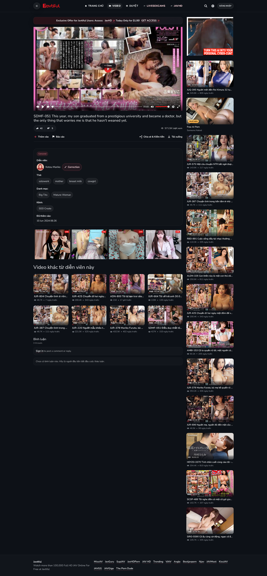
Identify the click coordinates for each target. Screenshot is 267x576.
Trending (158, 561)
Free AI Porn (193, 126)
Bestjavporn (190, 561)
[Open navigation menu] (36, 5)
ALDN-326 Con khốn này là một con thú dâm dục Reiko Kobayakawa (210, 275)
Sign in (39, 351)
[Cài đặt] (213, 5)
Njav (201, 561)
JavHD (108, 20)
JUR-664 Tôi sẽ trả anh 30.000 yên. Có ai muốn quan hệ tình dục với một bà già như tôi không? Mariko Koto (165, 296)
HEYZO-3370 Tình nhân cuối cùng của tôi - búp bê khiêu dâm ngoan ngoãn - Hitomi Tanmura (210, 462)
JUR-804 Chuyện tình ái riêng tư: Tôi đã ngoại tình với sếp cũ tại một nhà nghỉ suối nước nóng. (51, 296)
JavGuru (109, 561)
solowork (44, 181)
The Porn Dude (124, 568)
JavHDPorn (133, 561)
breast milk (75, 181)
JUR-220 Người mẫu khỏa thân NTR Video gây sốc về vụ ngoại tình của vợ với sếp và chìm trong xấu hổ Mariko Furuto (89, 328)
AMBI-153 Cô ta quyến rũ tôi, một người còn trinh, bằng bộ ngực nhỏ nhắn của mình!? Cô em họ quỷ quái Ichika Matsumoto (210, 350)
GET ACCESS (149, 20)
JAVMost (211, 561)
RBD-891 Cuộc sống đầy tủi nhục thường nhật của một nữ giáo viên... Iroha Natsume (210, 238)
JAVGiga (109, 568)
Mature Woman (62, 195)
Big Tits (43, 195)
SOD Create (45, 208)
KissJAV (223, 561)
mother (59, 181)
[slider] (96, 106)
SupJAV (121, 561)
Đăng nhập (225, 5)
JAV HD (146, 561)
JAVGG (98, 568)
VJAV (168, 561)
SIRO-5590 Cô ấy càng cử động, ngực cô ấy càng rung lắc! (210, 536)
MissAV (98, 561)
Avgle (177, 561)
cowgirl (92, 181)
